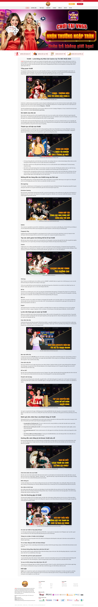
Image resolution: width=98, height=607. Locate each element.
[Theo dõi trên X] (80, 0)
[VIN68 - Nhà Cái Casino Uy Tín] (48, 4)
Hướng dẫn (33, 7)
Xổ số (70, 7)
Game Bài (48, 7)
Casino (54, 7)
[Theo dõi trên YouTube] (82, 0)
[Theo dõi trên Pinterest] (81, 0)
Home (27, 7)
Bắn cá (60, 7)
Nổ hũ (65, 7)
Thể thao (42, 7)
